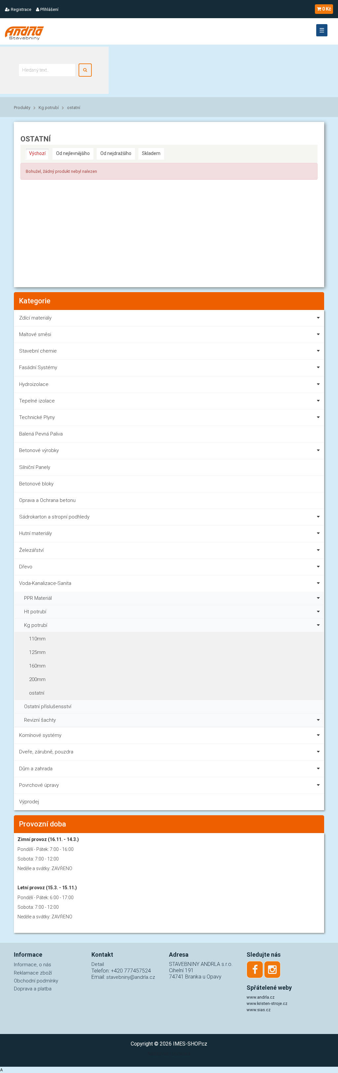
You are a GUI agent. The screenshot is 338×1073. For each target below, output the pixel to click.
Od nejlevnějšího (73, 153)
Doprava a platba (32, 989)
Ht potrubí (35, 612)
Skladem (151, 153)
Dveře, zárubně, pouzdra (46, 752)
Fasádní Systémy (38, 367)
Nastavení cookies (169, 1054)
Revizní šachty (40, 720)
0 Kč (326, 9)
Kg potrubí (49, 107)
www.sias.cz (259, 1009)
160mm (37, 666)
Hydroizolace (34, 384)
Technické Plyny (37, 417)
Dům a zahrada (35, 769)
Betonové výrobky (39, 450)
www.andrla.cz (261, 997)
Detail (97, 964)
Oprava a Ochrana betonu (47, 500)
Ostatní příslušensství (47, 706)
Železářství (31, 550)
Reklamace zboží (33, 973)
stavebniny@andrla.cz (130, 977)
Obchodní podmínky (36, 981)
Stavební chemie (38, 351)
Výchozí (37, 153)
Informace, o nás (32, 965)
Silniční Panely (34, 467)
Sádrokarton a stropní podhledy (54, 517)
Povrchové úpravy (39, 785)
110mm (37, 639)
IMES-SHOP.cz (190, 1044)
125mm (37, 652)
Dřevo (25, 567)
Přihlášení (48, 9)
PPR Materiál (38, 598)
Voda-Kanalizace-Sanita (45, 583)
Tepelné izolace (37, 401)
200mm (37, 679)
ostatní (73, 107)
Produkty (22, 107)
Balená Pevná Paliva (41, 434)
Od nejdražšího (115, 153)
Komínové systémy (40, 735)
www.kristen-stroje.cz (267, 1003)
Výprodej (29, 802)
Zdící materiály (35, 318)
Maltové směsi (35, 334)
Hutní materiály (35, 533)
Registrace (20, 9)
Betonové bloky (36, 484)
